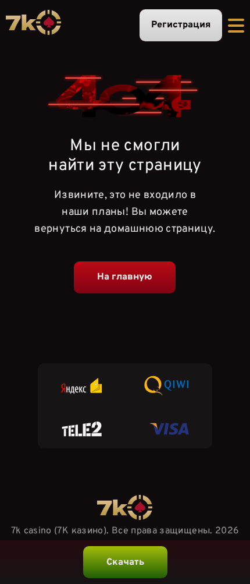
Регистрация (180, 25)
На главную (124, 277)
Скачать (125, 562)
